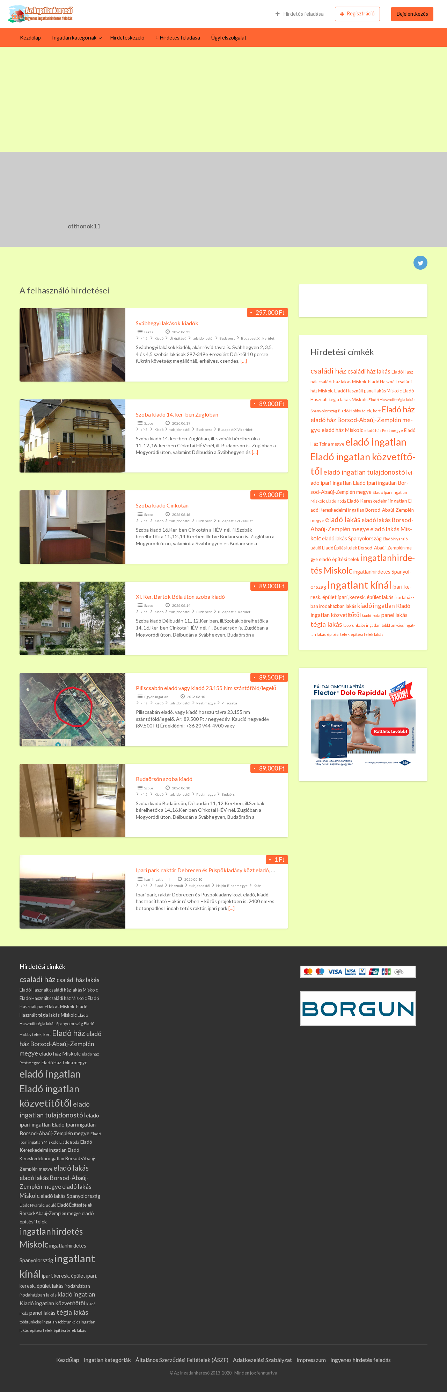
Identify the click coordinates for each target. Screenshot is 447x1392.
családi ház (328, 370)
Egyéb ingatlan (156, 697)
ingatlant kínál (359, 584)
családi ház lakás (368, 371)
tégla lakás (326, 624)
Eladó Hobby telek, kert (359, 410)
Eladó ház (398, 409)
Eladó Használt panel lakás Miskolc (368, 390)
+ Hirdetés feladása (177, 38)
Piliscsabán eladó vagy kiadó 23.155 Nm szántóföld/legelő (206, 687)
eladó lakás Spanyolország (352, 538)
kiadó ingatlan (376, 605)
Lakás (148, 332)
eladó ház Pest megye (383, 430)
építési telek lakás (367, 634)
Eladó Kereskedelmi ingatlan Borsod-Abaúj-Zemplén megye (362, 510)
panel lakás (394, 615)
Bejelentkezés (412, 14)
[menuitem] (299, 14)
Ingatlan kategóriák (74, 38)
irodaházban (77, 1286)
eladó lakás (342, 519)
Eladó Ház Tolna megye (64, 1062)
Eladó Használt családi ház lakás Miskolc (59, 990)
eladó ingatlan (375, 442)
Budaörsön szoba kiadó (164, 778)
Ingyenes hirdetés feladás (360, 1359)
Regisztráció (361, 13)
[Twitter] (420, 263)
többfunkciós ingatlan (362, 625)
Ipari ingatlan (155, 879)
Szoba (148, 423)
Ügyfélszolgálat (229, 38)
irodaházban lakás (337, 606)
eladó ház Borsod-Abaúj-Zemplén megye (60, 1043)
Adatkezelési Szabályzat (262, 1359)
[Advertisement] (223, 99)
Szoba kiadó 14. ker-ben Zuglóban (177, 414)
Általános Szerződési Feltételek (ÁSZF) (181, 1359)
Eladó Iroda (336, 501)
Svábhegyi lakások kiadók (167, 323)
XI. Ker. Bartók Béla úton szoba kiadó (180, 596)
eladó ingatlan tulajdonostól (365, 472)
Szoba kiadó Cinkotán (162, 505)
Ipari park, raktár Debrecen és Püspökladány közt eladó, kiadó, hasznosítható (228, 870)
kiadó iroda (371, 615)
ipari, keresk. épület (63, 1275)
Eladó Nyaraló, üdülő (38, 1205)
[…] (244, 361)
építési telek (338, 634)
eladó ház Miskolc (342, 430)
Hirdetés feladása (303, 14)
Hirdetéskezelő (127, 38)
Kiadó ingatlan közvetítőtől (52, 1303)
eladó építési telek (339, 559)
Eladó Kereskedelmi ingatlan (377, 501)
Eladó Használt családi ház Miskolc (53, 998)
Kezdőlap (30, 38)
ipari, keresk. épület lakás (366, 597)
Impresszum (311, 1359)
